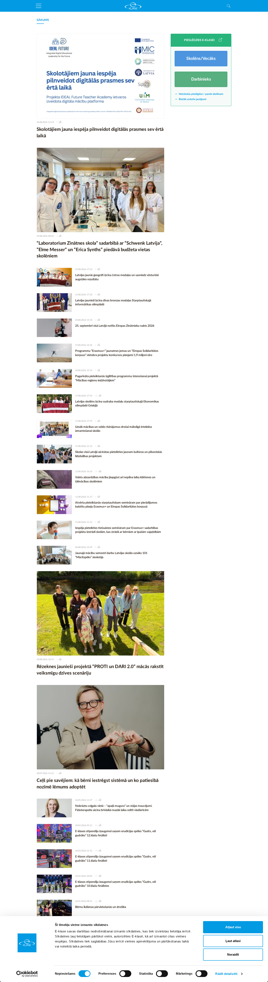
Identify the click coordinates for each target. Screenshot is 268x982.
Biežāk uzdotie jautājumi (192, 99)
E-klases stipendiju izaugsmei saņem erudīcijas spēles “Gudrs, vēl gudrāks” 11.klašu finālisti (115, 858)
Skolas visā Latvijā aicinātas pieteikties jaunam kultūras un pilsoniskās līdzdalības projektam (118, 454)
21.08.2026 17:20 (83, 295)
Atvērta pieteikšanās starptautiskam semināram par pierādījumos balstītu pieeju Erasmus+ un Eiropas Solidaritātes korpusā (116, 504)
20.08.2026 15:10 (83, 320)
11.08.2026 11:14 (83, 522)
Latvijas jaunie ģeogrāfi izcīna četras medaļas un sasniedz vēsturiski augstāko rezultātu (117, 277)
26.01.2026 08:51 (83, 901)
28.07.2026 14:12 (45, 773)
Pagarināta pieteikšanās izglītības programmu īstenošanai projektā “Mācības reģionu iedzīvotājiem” (116, 378)
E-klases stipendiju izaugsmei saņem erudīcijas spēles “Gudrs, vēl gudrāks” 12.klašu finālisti (115, 833)
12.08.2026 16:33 (83, 471)
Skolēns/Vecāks (201, 59)
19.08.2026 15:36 (83, 345)
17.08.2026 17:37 (83, 421)
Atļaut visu (233, 927)
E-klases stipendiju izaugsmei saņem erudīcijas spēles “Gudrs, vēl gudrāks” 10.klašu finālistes (115, 884)
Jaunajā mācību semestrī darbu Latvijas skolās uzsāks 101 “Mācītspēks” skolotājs (111, 555)
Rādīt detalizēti (226, 974)
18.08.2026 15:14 (83, 370)
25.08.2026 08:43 (45, 236)
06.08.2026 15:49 (83, 547)
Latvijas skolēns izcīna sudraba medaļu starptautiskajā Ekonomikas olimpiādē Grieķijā (117, 403)
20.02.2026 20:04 (83, 876)
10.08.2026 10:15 (45, 659)
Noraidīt (233, 954)
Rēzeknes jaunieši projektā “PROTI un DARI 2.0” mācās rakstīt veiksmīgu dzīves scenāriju (100, 669)
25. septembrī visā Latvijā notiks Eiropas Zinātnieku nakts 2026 (114, 325)
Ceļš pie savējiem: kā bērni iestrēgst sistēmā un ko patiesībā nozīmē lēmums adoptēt (97, 783)
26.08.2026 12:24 (45, 122)
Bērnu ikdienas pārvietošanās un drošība (100, 907)
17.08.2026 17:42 (83, 396)
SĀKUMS (43, 20)
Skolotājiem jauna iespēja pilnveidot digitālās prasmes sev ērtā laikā (100, 132)
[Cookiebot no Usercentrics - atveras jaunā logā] (27, 974)
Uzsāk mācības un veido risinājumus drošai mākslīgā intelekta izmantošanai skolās (113, 429)
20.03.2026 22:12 (83, 851)
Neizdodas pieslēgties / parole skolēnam (201, 94)
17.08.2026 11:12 (83, 446)
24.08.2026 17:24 (83, 269)
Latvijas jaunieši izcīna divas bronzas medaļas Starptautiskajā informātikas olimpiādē (113, 302)
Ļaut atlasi (233, 941)
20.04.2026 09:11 (83, 825)
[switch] (125, 973)
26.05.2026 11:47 (83, 800)
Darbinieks (201, 79)
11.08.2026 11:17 (83, 497)
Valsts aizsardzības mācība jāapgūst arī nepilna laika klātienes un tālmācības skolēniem (115, 479)
